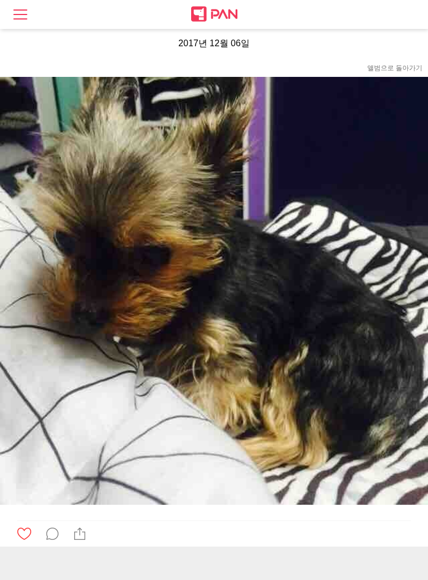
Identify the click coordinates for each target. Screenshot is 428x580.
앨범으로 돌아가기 (394, 68)
